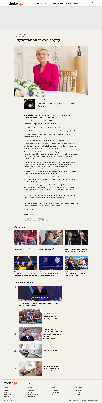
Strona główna (17, 34)
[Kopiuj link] (47, 219)
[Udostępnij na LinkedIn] (34, 219)
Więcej (76, 3)
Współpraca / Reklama (33, 394)
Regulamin (83, 400)
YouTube (78, 394)
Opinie (47, 3)
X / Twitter (78, 390)
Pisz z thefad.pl (55, 390)
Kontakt (30, 392)
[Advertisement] (51, 17)
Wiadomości (38, 3)
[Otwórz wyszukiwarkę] (92, 3)
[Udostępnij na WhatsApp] (43, 219)
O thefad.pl (31, 390)
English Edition (55, 392)
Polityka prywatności (73, 400)
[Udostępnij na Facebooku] (26, 219)
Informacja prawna (93, 400)
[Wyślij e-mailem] (39, 219)
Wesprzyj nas (31, 396)
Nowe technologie (57, 3)
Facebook (78, 392)
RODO (53, 394)
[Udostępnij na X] (30, 219)
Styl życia (69, 3)
